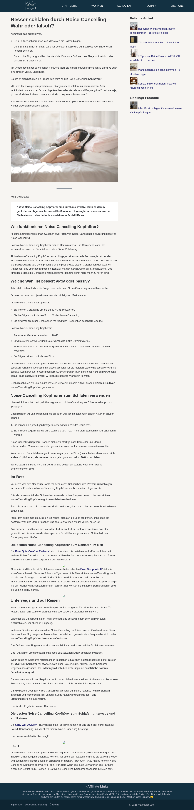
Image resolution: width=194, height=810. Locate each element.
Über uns (54, 804)
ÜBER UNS (177, 5)
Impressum (16, 804)
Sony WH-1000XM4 (26, 724)
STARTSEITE (69, 5)
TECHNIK (150, 5)
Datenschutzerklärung (36, 804)
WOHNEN (97, 5)
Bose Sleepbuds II (91, 569)
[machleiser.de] (30, 6)
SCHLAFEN (124, 5)
